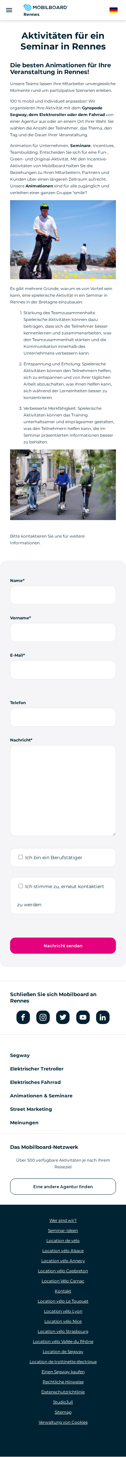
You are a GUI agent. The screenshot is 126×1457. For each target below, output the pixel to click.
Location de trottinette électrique (63, 1361)
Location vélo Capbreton (63, 1270)
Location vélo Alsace (63, 1250)
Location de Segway (63, 1351)
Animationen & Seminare (41, 1096)
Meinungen (24, 1123)
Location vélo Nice (63, 1321)
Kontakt (63, 1291)
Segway (20, 1055)
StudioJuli (63, 1402)
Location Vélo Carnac (63, 1280)
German (118, 10)
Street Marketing (31, 1109)
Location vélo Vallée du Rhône (63, 1341)
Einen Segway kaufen (63, 1371)
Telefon (18, 702)
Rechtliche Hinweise (63, 1381)
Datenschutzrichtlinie (63, 1391)
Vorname (19, 617)
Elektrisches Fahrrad (35, 1082)
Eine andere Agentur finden (63, 1186)
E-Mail (16, 655)
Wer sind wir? (63, 1220)
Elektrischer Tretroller (37, 1069)
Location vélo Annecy (63, 1260)
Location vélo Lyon (63, 1311)
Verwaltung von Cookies (63, 1422)
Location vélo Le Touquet (63, 1301)
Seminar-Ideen (63, 1230)
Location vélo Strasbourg (63, 1331)
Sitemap (63, 1412)
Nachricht (20, 739)
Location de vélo (63, 1240)
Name (16, 580)
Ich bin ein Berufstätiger (53, 857)
